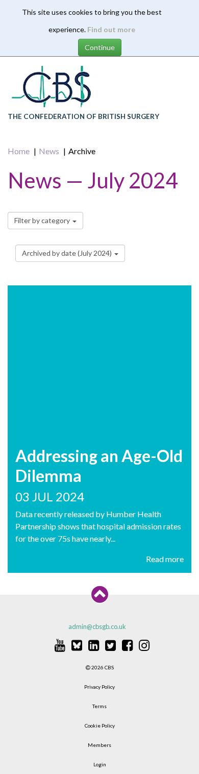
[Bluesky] (76, 644)
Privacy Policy (99, 687)
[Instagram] (144, 644)
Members (99, 745)
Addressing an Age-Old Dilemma (99, 465)
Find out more (111, 29)
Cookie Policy (100, 725)
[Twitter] (110, 644)
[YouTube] (60, 644)
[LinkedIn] (93, 644)
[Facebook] (127, 644)
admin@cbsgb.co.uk (97, 626)
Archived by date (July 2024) (67, 253)
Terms (99, 706)
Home (19, 151)
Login (99, 764)
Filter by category (42, 220)
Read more (165, 559)
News (49, 151)
